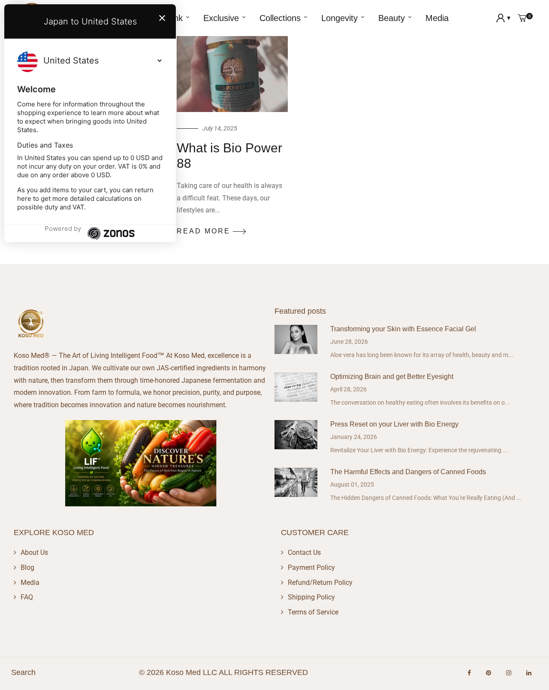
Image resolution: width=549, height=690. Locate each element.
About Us (34, 552)
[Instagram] (508, 672)
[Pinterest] (488, 672)
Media (30, 582)
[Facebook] (469, 672)
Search (23, 672)
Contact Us (304, 552)
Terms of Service (313, 612)
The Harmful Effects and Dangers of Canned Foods (408, 471)
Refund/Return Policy (320, 582)
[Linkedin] (528, 672)
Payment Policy (311, 567)
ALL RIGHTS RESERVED (263, 672)
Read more (203, 231)
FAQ (27, 597)
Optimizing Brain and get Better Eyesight (391, 376)
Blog (27, 567)
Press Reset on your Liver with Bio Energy (394, 424)
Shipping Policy (311, 597)
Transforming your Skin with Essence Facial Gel (403, 329)
